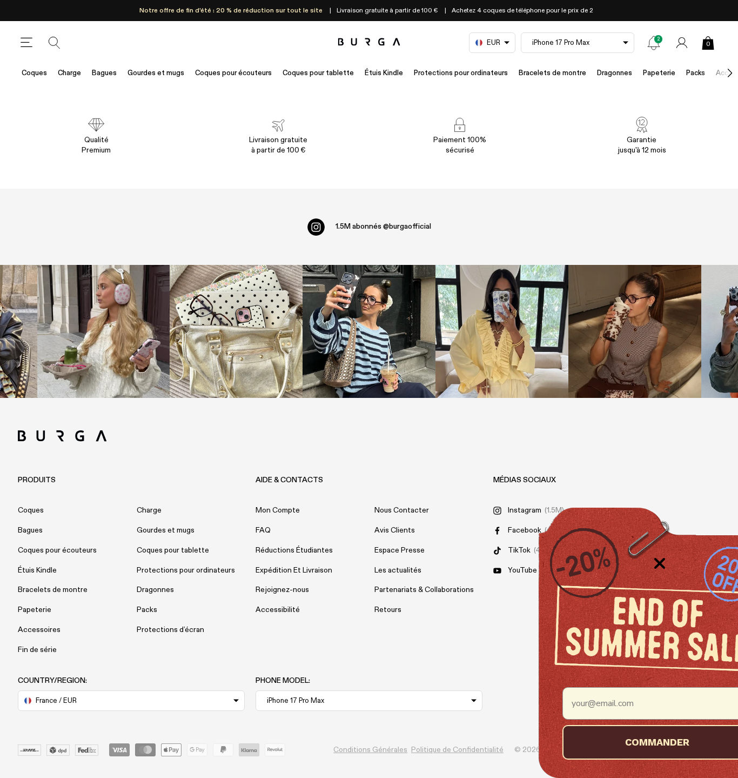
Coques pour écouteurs (233, 73)
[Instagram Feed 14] (236, 331)
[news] (653, 42)
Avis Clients (394, 530)
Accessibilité (278, 610)
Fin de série (37, 650)
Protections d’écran (170, 630)
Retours (387, 610)
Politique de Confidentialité (457, 750)
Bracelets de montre (552, 73)
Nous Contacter (401, 510)
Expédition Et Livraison (294, 570)
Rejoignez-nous (282, 590)
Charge (69, 73)
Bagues (104, 73)
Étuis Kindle (384, 73)
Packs (147, 610)
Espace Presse (399, 550)
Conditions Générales (370, 750)
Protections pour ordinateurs (461, 73)
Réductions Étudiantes (294, 550)
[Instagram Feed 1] (369, 331)
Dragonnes (614, 73)
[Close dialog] (619, 563)
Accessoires (39, 630)
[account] (681, 42)
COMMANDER (617, 742)
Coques (34, 73)
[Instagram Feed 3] (634, 331)
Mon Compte (278, 510)
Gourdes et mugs (156, 73)
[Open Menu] (26, 42)
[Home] (369, 42)
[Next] (718, 73)
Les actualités (397, 570)
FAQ (263, 530)
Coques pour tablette (318, 73)
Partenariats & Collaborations (424, 590)
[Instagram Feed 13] (103, 331)
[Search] (54, 42)
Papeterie (659, 73)
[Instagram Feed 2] (501, 331)
